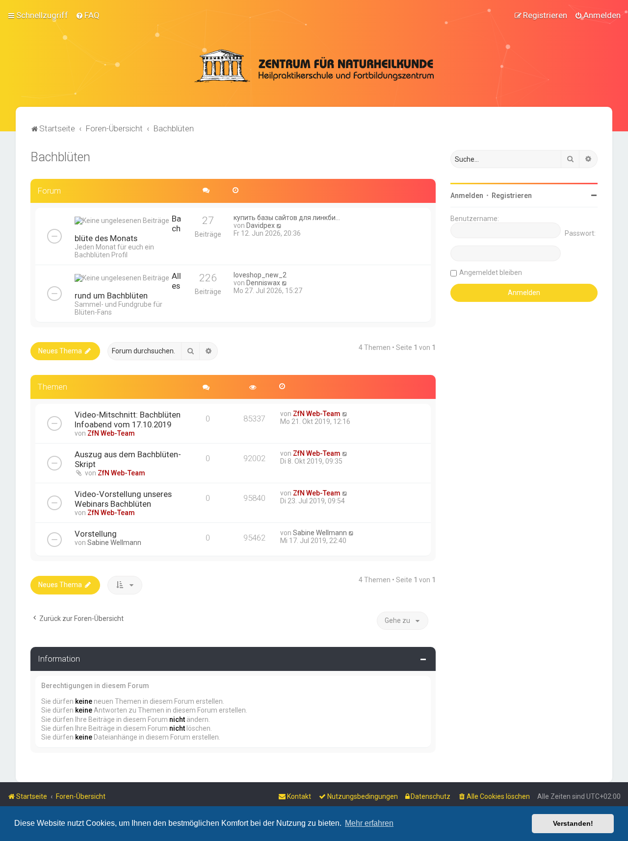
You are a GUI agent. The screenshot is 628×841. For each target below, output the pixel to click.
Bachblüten (60, 157)
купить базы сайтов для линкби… (287, 218)
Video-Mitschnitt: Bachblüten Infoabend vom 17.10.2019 (128, 419)
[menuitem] (88, 15)
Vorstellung (96, 534)
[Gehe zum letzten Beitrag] (345, 414)
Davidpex (260, 225)
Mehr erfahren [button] (369, 823)
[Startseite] (314, 65)
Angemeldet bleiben (490, 272)
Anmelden (466, 195)
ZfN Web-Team (111, 433)
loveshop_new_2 (260, 275)
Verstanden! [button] (573, 823)
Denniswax (263, 283)
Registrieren (512, 195)
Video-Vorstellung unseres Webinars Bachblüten (123, 499)
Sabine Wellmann (114, 542)
